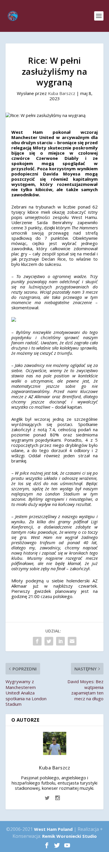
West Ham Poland (53, 829)
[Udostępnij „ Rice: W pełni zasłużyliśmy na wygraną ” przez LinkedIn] (60, 641)
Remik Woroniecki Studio (69, 836)
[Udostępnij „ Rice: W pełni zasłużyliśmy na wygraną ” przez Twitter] (49, 641)
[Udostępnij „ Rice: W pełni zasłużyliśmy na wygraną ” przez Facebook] (37, 641)
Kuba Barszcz (61, 93)
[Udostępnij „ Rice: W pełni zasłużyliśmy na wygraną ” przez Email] (72, 641)
